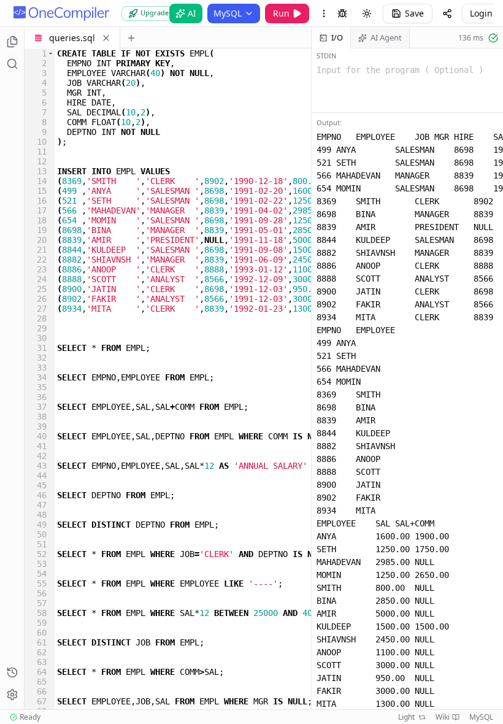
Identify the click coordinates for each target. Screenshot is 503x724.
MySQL (227, 13)
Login (481, 13)
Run (281, 13)
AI (192, 13)
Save (414, 13)
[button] (50, 53)
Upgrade (154, 12)
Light (406, 717)
